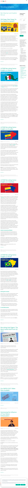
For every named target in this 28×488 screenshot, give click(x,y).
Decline (23, 484)
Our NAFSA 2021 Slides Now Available (8, 389)
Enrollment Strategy (3, 250)
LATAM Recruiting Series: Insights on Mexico (9, 69)
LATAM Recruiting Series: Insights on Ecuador (9, 128)
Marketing (3, 64)
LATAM (3, 251)
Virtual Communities (13, 64)
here (7, 52)
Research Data (10, 250)
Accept (18, 484)
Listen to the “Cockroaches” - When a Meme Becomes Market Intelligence (23, 70)
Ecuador (1, 176)
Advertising (10, 64)
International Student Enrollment (12, 122)
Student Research (15, 323)
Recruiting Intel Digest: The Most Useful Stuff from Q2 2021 (9, 329)
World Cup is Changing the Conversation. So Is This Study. (23, 76)
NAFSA (9, 384)
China (7, 64)
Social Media (5, 64)
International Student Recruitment (5, 122)
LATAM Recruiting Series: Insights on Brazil (9, 256)
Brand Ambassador (4, 475)
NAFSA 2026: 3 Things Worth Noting (23, 77)
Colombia (14, 144)
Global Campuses (5, 408)
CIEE (2, 408)
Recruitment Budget (16, 384)
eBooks (12, 383)
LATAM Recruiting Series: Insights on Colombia (9, 181)
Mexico (1, 123)
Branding (16, 64)
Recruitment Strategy (7, 250)
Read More (2, 61)
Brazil (10, 144)
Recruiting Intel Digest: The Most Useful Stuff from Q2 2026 (23, 73)
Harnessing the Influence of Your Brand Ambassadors (9, 414)
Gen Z (1, 475)
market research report (10, 369)
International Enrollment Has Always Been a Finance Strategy (23, 68)
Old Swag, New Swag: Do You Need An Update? (8, 20)
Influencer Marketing (8, 475)
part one (2, 197)
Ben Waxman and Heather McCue (6, 141)
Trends (3, 123)
